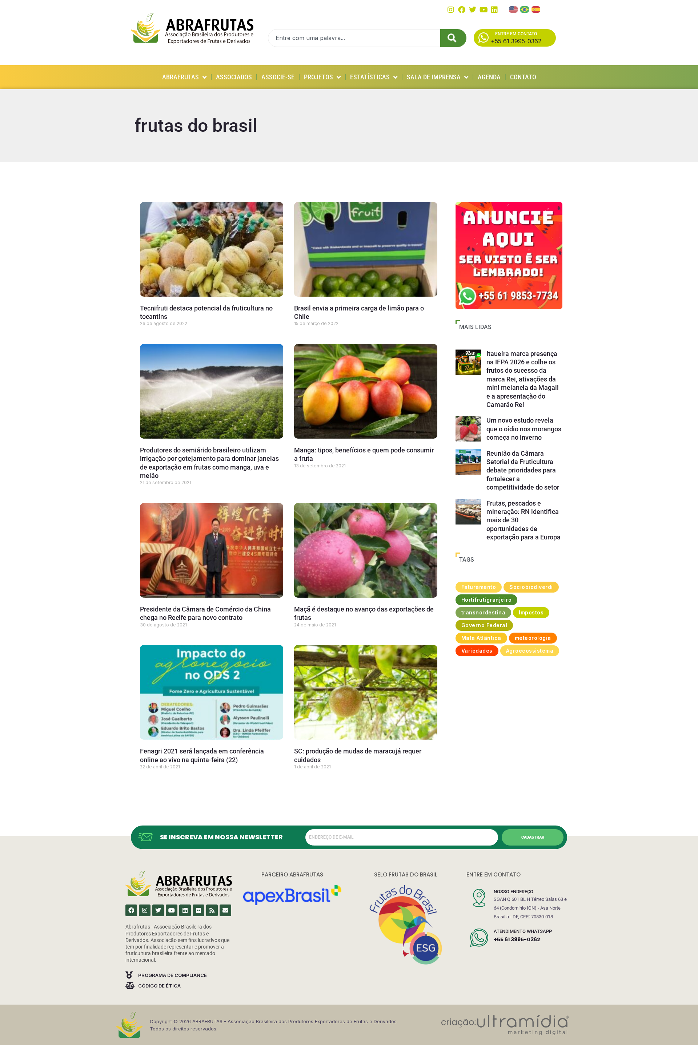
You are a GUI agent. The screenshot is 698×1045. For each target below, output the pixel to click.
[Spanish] (536, 8)
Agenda (489, 77)
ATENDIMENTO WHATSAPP (523, 931)
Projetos (318, 77)
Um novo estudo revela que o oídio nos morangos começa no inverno (523, 428)
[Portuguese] (525, 8)
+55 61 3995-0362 (517, 939)
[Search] (453, 38)
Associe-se (277, 77)
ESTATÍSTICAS (370, 77)
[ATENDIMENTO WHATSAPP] (479, 938)
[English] (513, 8)
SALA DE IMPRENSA (434, 77)
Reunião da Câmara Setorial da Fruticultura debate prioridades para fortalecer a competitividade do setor (522, 470)
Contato (523, 77)
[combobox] (354, 38)
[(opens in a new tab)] (509, 255)
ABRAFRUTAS (180, 77)
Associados (234, 77)
